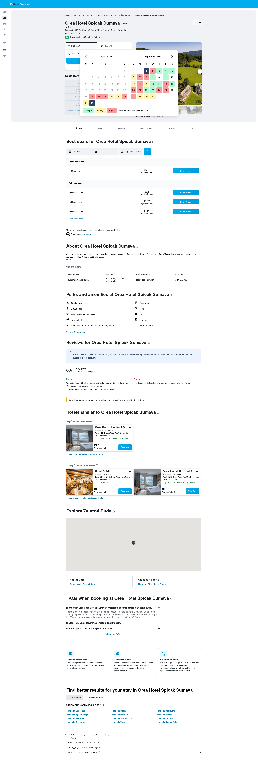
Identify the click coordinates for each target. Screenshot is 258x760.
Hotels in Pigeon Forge (77, 714)
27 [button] (111, 96)
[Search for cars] (4, 23)
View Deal (125, 447)
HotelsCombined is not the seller (83, 742)
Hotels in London (165, 718)
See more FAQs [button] (113, 634)
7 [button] (118, 77)
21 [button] (118, 90)
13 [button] (111, 83)
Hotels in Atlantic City (122, 718)
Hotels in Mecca (119, 710)
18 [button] (99, 90)
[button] (5, 4)
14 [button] (118, 83)
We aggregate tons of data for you (84, 747)
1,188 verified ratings (90, 37)
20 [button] (111, 90)
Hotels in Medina (164, 714)
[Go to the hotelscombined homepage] (20, 4)
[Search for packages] (4, 29)
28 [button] (118, 96)
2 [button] (86, 77)
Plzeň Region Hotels (105, 15)
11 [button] (99, 83)
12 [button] (105, 83)
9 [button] (86, 83)
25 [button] (99, 96)
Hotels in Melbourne (166, 710)
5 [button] (105, 77)
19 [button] (105, 90)
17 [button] (92, 90)
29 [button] (124, 96)
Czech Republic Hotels (81, 15)
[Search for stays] (4, 18)
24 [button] (92, 96)
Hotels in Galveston (76, 722)
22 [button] (124, 90)
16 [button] (86, 90)
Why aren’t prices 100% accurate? (84, 752)
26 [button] (105, 96)
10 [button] (92, 83)
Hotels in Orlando (120, 714)
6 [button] (111, 77)
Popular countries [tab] (95, 697)
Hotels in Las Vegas (76, 710)
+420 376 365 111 (74, 33)
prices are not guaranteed (126, 735)
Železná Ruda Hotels (129, 15)
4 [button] (98, 77)
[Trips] (4, 42)
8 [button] (124, 77)
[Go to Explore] (4, 35)
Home (67, 15)
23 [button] (86, 96)
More (68, 259)
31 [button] (92, 103)
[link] (86, 454)
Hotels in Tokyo (119, 722)
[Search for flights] (4, 12)
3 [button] (92, 77)
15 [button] (124, 83)
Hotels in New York (75, 718)
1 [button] (124, 70)
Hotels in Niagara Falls (167, 722)
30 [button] (86, 103)
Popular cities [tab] (75, 697)
